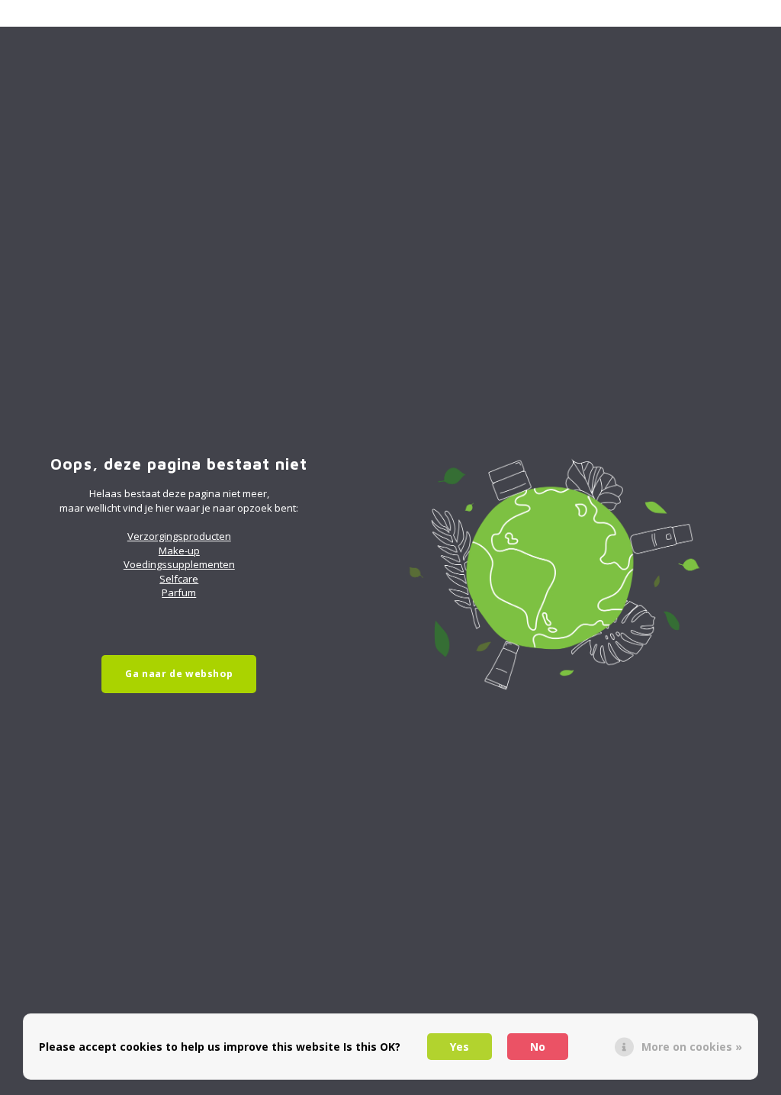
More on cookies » (691, 1046)
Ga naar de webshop (179, 673)
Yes (459, 1046)
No (537, 1046)
